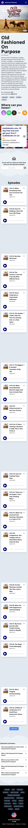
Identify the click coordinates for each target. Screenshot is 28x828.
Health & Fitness (18, 806)
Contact (23, 824)
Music (22, 792)
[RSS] (24, 113)
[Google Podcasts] (19, 113)
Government (8, 806)
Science (11, 809)
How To (4, 99)
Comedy (7, 789)
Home (4, 824)
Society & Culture (9, 798)
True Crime (7, 803)
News (14, 803)
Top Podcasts (11, 824)
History (21, 800)
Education (5, 97)
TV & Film (7, 800)
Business (5, 792)
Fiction (14, 800)
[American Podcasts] (14, 815)
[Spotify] (8, 113)
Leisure (12, 97)
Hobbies (18, 97)
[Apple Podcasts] (3, 113)
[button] (26, 2)
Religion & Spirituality (14, 795)
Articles (18, 824)
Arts (13, 789)
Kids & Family (14, 792)
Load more (14, 729)
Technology (20, 798)
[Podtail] (14, 113)
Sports (17, 809)
